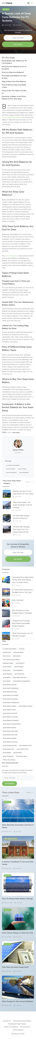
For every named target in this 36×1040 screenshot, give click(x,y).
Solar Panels (6, 677)
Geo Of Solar (6, 656)
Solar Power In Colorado (10, 699)
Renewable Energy (8, 663)
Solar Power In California (10, 695)
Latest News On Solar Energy (11, 659)
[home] (7, 3)
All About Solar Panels (13, 465)
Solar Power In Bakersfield (11, 688)
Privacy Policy (25, 1027)
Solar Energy (6, 670)
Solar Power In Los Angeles (11, 720)
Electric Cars (7, 652)
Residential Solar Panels (17, 1024)
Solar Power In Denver (9, 706)
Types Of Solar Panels (9, 760)
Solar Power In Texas (25, 745)
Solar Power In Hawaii (9, 710)
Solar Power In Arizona (9, 684)
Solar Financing (7, 674)
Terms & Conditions (11, 1027)
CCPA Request (18, 1030)
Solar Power (6, 681)
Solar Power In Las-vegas (10, 717)
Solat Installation (21, 756)
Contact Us (7, 1021)
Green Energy (16, 656)
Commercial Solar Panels (22, 1021)
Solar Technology (11, 472)
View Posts (18, 453)
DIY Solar (21, 649)
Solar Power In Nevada (9, 727)
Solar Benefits (20, 663)
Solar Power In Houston (10, 713)
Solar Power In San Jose (10, 745)
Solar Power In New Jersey (10, 731)
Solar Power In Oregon (9, 738)
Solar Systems (22, 469)
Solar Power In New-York (10, 735)
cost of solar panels (11, 256)
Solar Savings (7, 752)
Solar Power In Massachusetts (12, 724)
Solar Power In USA (8, 749)
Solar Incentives (19, 674)
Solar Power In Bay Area (10, 692)
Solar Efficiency (11, 469)
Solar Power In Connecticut (11, 702)
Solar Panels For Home (19, 677)
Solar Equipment (24, 472)
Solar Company (7, 667)
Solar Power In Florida (25, 706)
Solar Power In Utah (22, 749)
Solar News (6, 9)
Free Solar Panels (18, 652)
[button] (30, 3)
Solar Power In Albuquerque (21, 681)
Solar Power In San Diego (10, 742)
